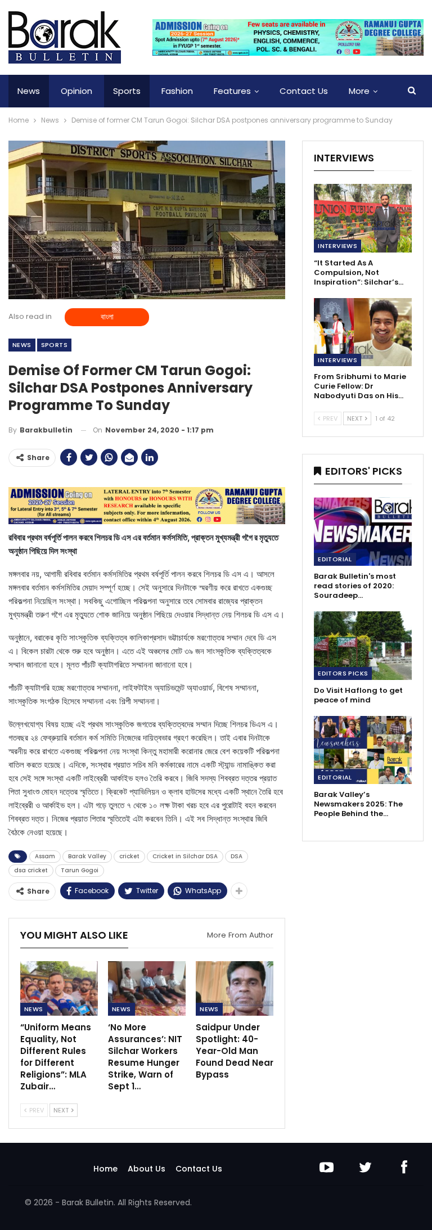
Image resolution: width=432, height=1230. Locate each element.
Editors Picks (343, 673)
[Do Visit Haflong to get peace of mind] (363, 645)
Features (232, 91)
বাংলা (107, 316)
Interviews (337, 245)
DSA (236, 856)
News (28, 91)
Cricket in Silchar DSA (185, 856)
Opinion (76, 91)
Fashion (177, 91)
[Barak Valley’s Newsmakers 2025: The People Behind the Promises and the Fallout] (363, 750)
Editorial (335, 559)
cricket (129, 856)
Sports (127, 91)
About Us (146, 1168)
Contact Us (304, 91)
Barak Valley (87, 856)
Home (105, 1168)
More (359, 91)
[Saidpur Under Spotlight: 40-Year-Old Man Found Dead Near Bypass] (234, 988)
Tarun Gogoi (79, 870)
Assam (45, 856)
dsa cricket (31, 870)
